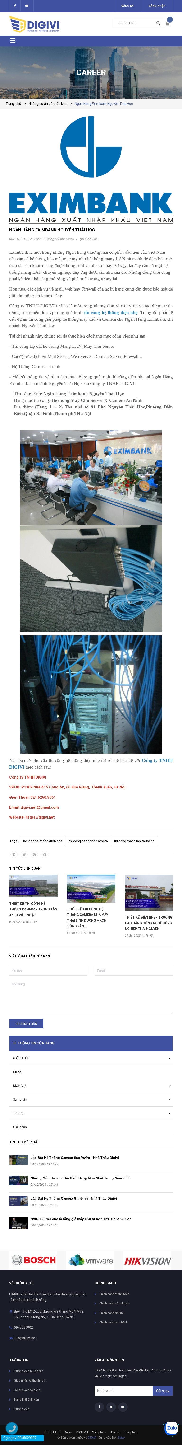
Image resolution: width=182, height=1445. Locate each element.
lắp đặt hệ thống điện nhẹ (43, 841)
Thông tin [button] (19, 1360)
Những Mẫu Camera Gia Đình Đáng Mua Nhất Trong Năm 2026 (80, 1178)
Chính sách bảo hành (113, 1322)
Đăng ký (127, 6)
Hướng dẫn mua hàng (29, 1371)
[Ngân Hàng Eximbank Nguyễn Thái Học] (91, 170)
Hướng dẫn (21, 1409)
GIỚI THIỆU (21, 1058)
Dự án (17, 1072)
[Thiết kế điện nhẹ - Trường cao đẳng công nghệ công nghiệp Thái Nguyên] (149, 893)
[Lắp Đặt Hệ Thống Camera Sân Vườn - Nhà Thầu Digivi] (18, 1160)
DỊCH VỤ (19, 1086)
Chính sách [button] (105, 1283)
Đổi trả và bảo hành (27, 1390)
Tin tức (18, 1113)
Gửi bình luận (26, 1024)
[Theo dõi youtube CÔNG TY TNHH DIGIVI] (123, 1407)
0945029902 (23, 1327)
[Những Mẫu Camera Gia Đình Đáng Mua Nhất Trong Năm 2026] (18, 1180)
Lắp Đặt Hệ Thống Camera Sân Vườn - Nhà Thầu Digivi (75, 1157)
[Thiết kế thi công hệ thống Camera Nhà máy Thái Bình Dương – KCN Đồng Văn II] (91, 888)
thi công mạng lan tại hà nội (134, 841)
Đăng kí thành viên (26, 1399)
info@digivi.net (25, 1338)
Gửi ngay (162, 1391)
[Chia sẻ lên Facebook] (14, 854)
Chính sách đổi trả (111, 1313)
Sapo (121, 1437)
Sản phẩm (20, 1099)
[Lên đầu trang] (169, 1412)
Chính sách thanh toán (114, 1294)
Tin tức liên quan (25, 868)
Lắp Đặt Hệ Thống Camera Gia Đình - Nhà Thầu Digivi (74, 1198)
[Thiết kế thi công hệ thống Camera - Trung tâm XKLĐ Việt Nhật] (33, 886)
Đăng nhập (156, 6)
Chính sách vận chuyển (114, 1303)
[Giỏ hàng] (169, 24)
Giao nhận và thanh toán (30, 1380)
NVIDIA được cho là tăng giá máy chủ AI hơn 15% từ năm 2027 (81, 1219)
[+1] (44, 854)
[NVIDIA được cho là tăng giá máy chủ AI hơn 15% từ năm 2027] (18, 1223)
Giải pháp (20, 1127)
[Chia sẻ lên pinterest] (34, 854)
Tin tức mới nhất (24, 1142)
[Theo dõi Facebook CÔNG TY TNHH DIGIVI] (14, 6)
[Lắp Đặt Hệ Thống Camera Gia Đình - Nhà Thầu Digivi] (18, 1201)
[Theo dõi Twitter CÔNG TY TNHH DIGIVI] (27, 6)
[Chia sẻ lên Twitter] (24, 854)
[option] (33, 899)
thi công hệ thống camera (88, 841)
